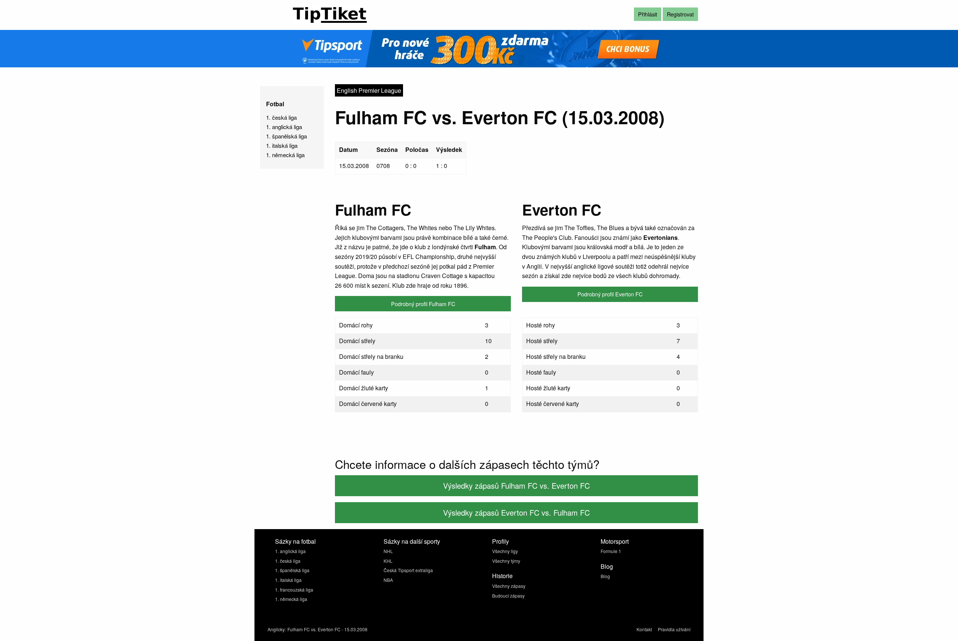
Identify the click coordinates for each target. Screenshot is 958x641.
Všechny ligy (505, 551)
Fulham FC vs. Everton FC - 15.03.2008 (327, 629)
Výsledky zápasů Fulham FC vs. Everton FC (516, 485)
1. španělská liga (286, 136)
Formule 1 (611, 551)
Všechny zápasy (508, 586)
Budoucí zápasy (508, 595)
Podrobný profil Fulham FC (423, 304)
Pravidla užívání (674, 629)
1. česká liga (281, 117)
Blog (605, 576)
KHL (388, 561)
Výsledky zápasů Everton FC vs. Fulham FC (516, 512)
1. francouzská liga (294, 589)
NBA (388, 580)
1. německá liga (285, 155)
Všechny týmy (506, 561)
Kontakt (644, 629)
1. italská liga (282, 145)
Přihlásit (647, 14)
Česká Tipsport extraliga (408, 570)
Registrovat (680, 14)
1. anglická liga (284, 127)
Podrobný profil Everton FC (610, 294)
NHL (388, 551)
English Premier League (369, 90)
